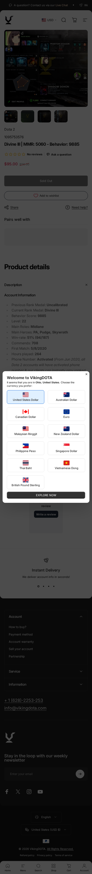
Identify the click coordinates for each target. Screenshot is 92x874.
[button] (25, 397)
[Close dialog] (86, 374)
